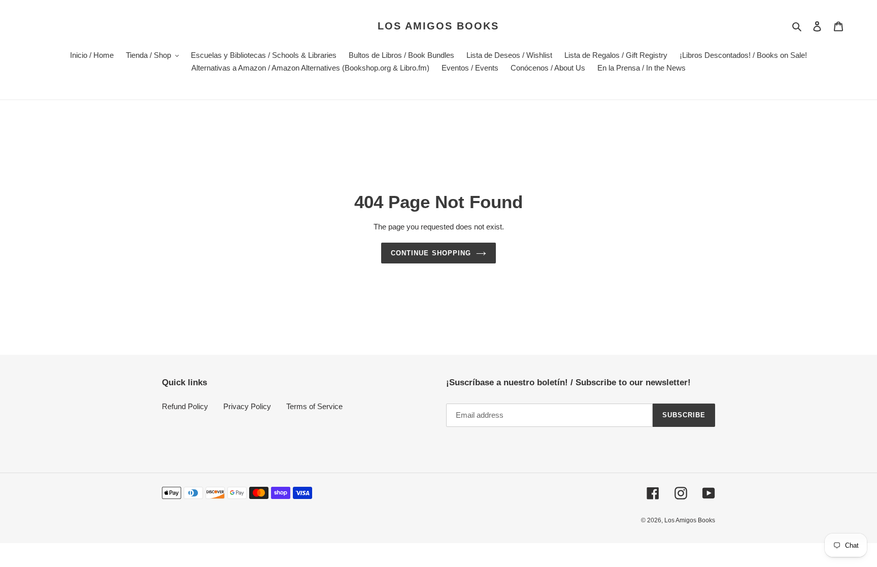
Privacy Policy (247, 406)
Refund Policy (185, 406)
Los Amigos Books (438, 25)
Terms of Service (314, 406)
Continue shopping (431, 253)
